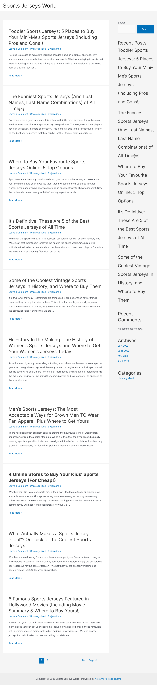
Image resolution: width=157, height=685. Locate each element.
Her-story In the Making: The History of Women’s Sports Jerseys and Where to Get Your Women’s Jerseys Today (54, 345)
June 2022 (123, 350)
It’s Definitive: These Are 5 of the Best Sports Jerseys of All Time (133, 229)
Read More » (15, 75)
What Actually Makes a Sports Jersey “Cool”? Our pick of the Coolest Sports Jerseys (50, 539)
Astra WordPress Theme (108, 678)
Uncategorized (38, 48)
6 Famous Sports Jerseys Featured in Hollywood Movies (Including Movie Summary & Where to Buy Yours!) (49, 604)
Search (122, 22)
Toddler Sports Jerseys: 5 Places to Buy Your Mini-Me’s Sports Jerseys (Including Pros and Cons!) (53, 37)
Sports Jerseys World (30, 5)
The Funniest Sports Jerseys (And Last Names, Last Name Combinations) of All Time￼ (52, 102)
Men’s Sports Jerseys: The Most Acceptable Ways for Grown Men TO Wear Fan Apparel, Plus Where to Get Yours (54, 415)
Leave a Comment (18, 48)
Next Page (89, 660)
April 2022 (123, 361)
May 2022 (123, 356)
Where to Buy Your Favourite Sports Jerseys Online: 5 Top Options (133, 184)
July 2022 (123, 345)
